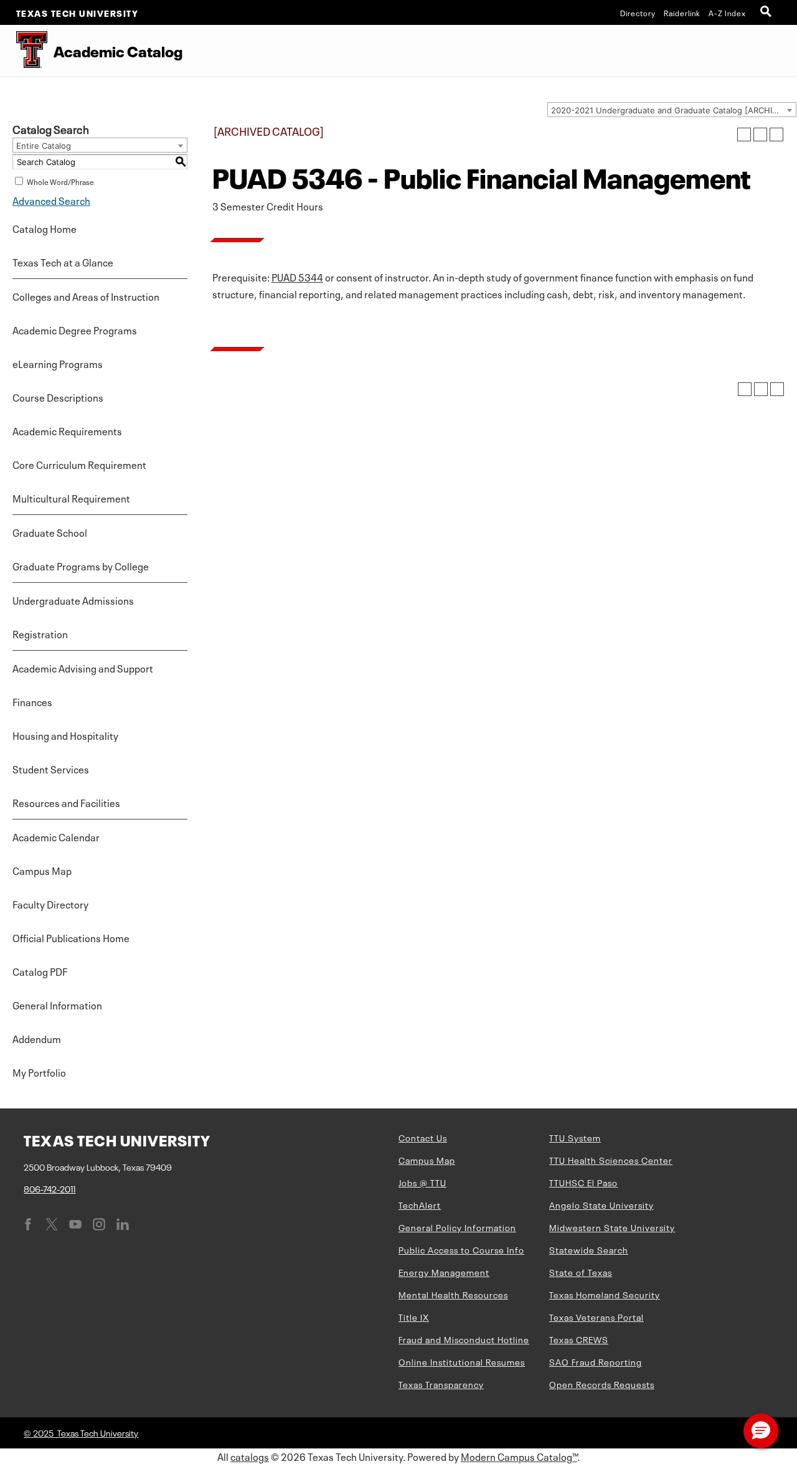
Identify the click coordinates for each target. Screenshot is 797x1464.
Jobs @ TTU (422, 1182)
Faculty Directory (50, 903)
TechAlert (419, 1204)
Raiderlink (682, 12)
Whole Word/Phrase (60, 181)
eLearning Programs (57, 363)
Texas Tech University (77, 12)
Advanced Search (51, 199)
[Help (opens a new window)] (776, 134)
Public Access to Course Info (461, 1249)
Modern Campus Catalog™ (519, 1455)
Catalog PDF (39, 970)
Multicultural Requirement (71, 497)
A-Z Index (727, 12)
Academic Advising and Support (82, 667)
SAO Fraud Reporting (595, 1361)
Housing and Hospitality (65, 734)
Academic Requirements (67, 430)
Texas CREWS (578, 1339)
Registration (40, 633)
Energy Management (443, 1271)
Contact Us (422, 1137)
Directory (638, 12)
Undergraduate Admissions (73, 599)
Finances (32, 701)
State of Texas (580, 1271)
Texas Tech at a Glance (62, 261)
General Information (57, 1004)
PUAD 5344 (297, 276)
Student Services (50, 768)
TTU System (575, 1137)
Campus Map (42, 869)
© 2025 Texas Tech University (81, 1432)
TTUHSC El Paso (583, 1182)
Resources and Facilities (66, 802)
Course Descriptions (57, 396)
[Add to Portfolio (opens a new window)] (744, 134)
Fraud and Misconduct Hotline (463, 1339)
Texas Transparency (441, 1383)
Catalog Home (44, 227)
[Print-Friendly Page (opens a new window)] (760, 134)
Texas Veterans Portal (596, 1316)
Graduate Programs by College (80, 565)
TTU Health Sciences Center (610, 1159)
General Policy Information (457, 1227)
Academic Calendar (56, 836)
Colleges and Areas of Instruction (85, 295)
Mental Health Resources (453, 1294)
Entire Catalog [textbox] (43, 146)
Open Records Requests (601, 1383)
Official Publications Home (71, 937)
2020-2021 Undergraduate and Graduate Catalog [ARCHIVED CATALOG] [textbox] (673, 110)
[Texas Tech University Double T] (23, 51)
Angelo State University (601, 1204)
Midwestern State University (612, 1227)
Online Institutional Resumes (461, 1361)
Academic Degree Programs (74, 329)
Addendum (36, 1038)
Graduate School (49, 531)
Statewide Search (588, 1249)
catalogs (249, 1455)
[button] (760, 1431)
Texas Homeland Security (604, 1294)
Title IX (413, 1316)
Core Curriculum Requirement (79, 463)
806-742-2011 (49, 1188)
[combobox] (671, 109)
